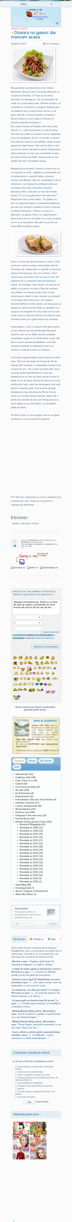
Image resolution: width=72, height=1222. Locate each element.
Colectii (19, 783)
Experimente (22, 796)
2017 (23, 44)
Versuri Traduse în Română (30, 891)
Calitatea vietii (22, 777)
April (15, 44)
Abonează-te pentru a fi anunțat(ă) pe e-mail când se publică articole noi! (28, 915)
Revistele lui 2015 (29, 849)
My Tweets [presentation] (46, 760)
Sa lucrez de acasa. (27, 1097)
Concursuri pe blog (25, 786)
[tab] (19, 760)
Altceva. (21, 1089)
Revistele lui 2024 (29, 878)
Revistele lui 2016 (29, 853)
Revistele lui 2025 (29, 881)
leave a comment (35, 544)
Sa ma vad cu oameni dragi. (30, 1072)
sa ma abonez (28, 638)
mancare (25, 523)
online (35, 523)
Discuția (20, 939)
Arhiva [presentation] (32, 760)
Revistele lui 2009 (29, 830)
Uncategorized (23, 887)
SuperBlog (20, 884)
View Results (42, 1102)
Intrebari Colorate (24, 802)
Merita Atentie (22, 809)
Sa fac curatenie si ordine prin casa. (34, 1075)
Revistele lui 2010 (29, 834)
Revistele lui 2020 (29, 865)
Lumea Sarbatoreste (26, 805)
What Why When (24, 894)
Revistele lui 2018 (29, 859)
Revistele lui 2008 (29, 827)
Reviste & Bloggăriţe (30, 824)
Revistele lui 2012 (29, 840)
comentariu (32, 540)
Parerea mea (22, 812)
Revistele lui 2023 (29, 875)
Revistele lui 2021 (29, 868)
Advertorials (21, 774)
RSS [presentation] (16, 767)
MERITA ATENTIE (21, 29)
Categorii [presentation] (19, 760)
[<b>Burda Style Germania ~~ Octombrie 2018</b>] (21, 1148)
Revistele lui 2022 (29, 872)
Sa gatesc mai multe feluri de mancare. (35, 1086)
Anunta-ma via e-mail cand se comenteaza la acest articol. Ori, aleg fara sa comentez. (36, 635)
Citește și (38, 939)
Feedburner (17, 950)
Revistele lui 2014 (29, 846)
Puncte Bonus (22, 818)
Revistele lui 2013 (29, 843)
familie (15, 523)
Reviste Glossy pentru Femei (30, 821)
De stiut (19, 790)
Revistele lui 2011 (29, 837)
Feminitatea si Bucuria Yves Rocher (34, 799)
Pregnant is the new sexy (28, 815)
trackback (25, 542)
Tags (53, 939)
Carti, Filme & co (24, 780)
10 (19, 44)
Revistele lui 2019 (29, 862)
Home (57, 23)
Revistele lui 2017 (29, 856)
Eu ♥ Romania (22, 793)
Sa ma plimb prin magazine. (30, 1083)
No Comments (52, 44)
